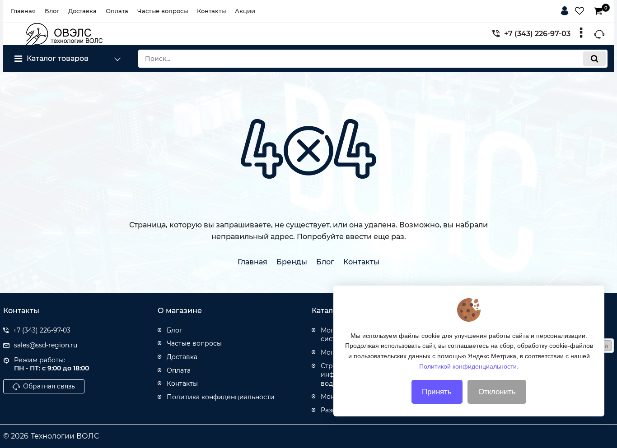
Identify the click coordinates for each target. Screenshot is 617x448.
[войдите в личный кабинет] (566, 9)
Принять (437, 392)
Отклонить (497, 392)
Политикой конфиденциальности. (469, 365)
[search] (594, 58)
